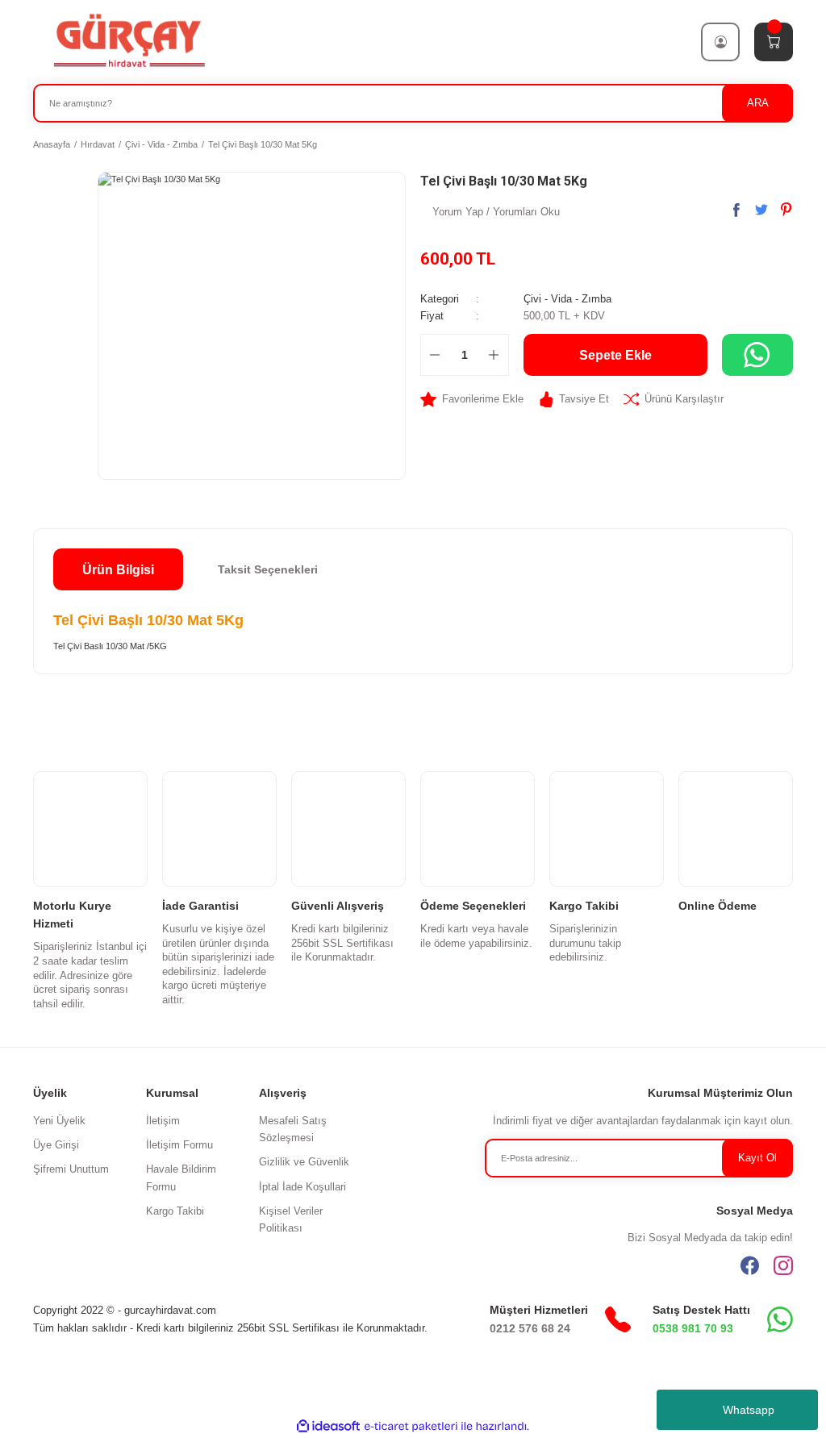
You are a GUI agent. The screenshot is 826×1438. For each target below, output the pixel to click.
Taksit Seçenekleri (268, 569)
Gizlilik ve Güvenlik (304, 1162)
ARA (758, 103)
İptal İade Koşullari (302, 1187)
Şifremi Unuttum (71, 1169)
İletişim (163, 1121)
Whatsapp (748, 1409)
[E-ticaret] (411, 1426)
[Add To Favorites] (472, 398)
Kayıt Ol (757, 1158)
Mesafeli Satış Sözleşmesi (293, 1129)
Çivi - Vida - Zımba (567, 299)
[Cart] (773, 41)
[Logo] (128, 41)
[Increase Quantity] (494, 355)
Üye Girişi (56, 1145)
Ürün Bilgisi (118, 569)
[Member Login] (720, 41)
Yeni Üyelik (59, 1121)
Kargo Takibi (175, 1211)
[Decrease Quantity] (435, 355)
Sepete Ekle (615, 355)
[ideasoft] (328, 1426)
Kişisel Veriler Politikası (291, 1219)
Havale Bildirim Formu (181, 1177)
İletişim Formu (179, 1145)
